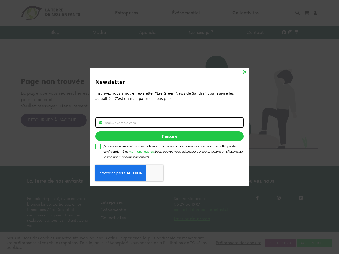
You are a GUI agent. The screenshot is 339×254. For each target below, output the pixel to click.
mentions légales (141, 151)
